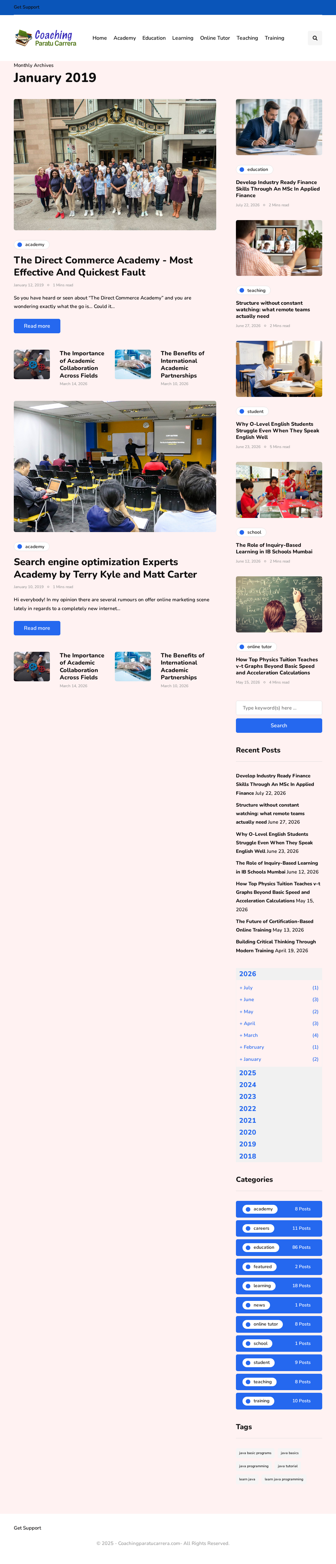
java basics (290, 1453)
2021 (247, 1120)
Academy (125, 38)
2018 (247, 1156)
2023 (247, 1096)
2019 (247, 1144)
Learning (183, 38)
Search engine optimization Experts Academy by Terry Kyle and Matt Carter (105, 568)
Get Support (26, 7)
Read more (37, 326)
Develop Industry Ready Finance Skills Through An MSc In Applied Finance (278, 189)
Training (274, 38)
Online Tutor (215, 38)
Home (100, 38)
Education (154, 38)
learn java (247, 1479)
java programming (253, 1466)
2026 (247, 973)
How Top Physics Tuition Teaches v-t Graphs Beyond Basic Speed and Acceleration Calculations (277, 666)
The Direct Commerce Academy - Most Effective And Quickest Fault (103, 266)
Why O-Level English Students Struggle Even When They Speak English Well (277, 431)
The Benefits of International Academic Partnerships (182, 364)
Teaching (247, 38)
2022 (247, 1108)
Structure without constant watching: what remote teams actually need (273, 309)
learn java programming (284, 1479)
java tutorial (288, 1466)
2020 (247, 1132)
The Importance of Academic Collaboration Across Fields (82, 364)
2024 (247, 1084)
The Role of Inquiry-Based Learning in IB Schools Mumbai (274, 548)
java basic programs (255, 1453)
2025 (247, 1073)
